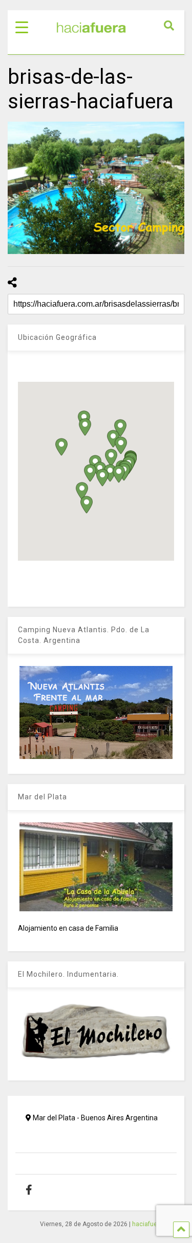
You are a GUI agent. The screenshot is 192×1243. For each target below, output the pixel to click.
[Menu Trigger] (22, 27)
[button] (90, 473)
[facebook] (37, 1190)
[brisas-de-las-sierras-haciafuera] (96, 188)
